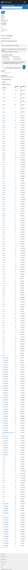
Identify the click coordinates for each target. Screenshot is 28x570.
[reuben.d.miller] (2, 72)
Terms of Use (3, 556)
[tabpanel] (14, 65)
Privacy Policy (3, 559)
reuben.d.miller (7, 72)
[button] (1, 54)
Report (2, 31)
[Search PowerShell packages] (21, 7)
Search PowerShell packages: (8, 5)
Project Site (3, 28)
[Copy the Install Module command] (24, 67)
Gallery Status (3, 561)
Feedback (2, 564)
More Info (20, 63)
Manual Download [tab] (17, 59)
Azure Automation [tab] (6, 59)
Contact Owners (4, 30)
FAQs (2, 566)
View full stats (4, 21)
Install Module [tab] (5, 56)
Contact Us (3, 554)
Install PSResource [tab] (16, 56)
